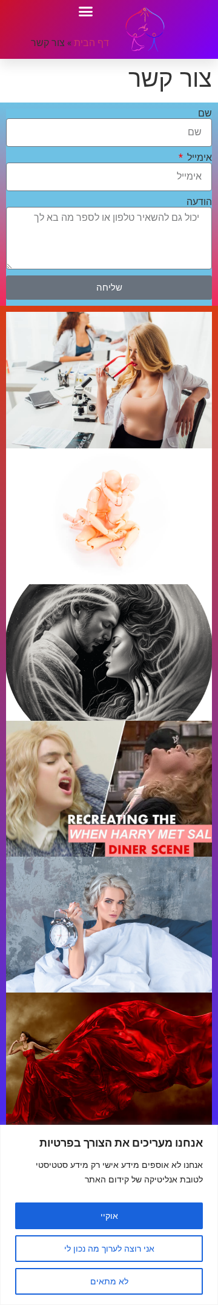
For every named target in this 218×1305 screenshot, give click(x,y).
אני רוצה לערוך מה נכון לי (109, 1248)
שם (205, 113)
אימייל (198, 158)
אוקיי (109, 1215)
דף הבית (91, 42)
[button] (85, 11)
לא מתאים (109, 1281)
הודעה (199, 202)
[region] (109, 1215)
